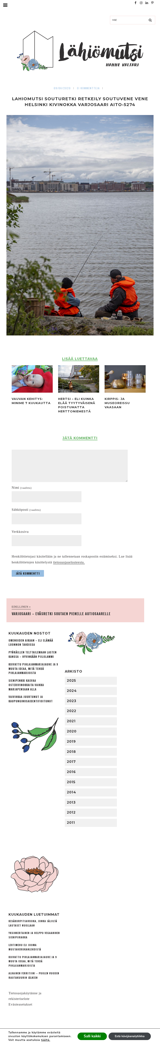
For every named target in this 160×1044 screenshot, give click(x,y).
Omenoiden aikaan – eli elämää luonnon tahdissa (31, 642)
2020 (71, 731)
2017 (71, 762)
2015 (71, 782)
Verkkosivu (20, 531)
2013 (71, 802)
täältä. (45, 1040)
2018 (71, 752)
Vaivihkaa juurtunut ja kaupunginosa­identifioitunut (31, 699)
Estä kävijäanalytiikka (130, 1036)
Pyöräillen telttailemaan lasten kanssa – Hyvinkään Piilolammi (33, 654)
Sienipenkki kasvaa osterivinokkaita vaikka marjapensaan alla (26, 685)
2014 (71, 792)
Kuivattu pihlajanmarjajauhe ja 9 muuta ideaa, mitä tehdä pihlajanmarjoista (33, 668)
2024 (72, 691)
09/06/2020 (62, 88)
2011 (71, 823)
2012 (71, 812)
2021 (71, 721)
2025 (71, 681)
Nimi (22, 487)
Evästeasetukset (20, 1004)
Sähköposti (26, 509)
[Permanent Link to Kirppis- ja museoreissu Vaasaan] (125, 391)
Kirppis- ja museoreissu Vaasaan (117, 403)
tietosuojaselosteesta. (69, 562)
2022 (71, 711)
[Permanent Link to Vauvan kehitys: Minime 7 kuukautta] (32, 391)
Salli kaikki (92, 1036)
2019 (71, 741)
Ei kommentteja (88, 88)
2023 (71, 701)
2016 (71, 772)
